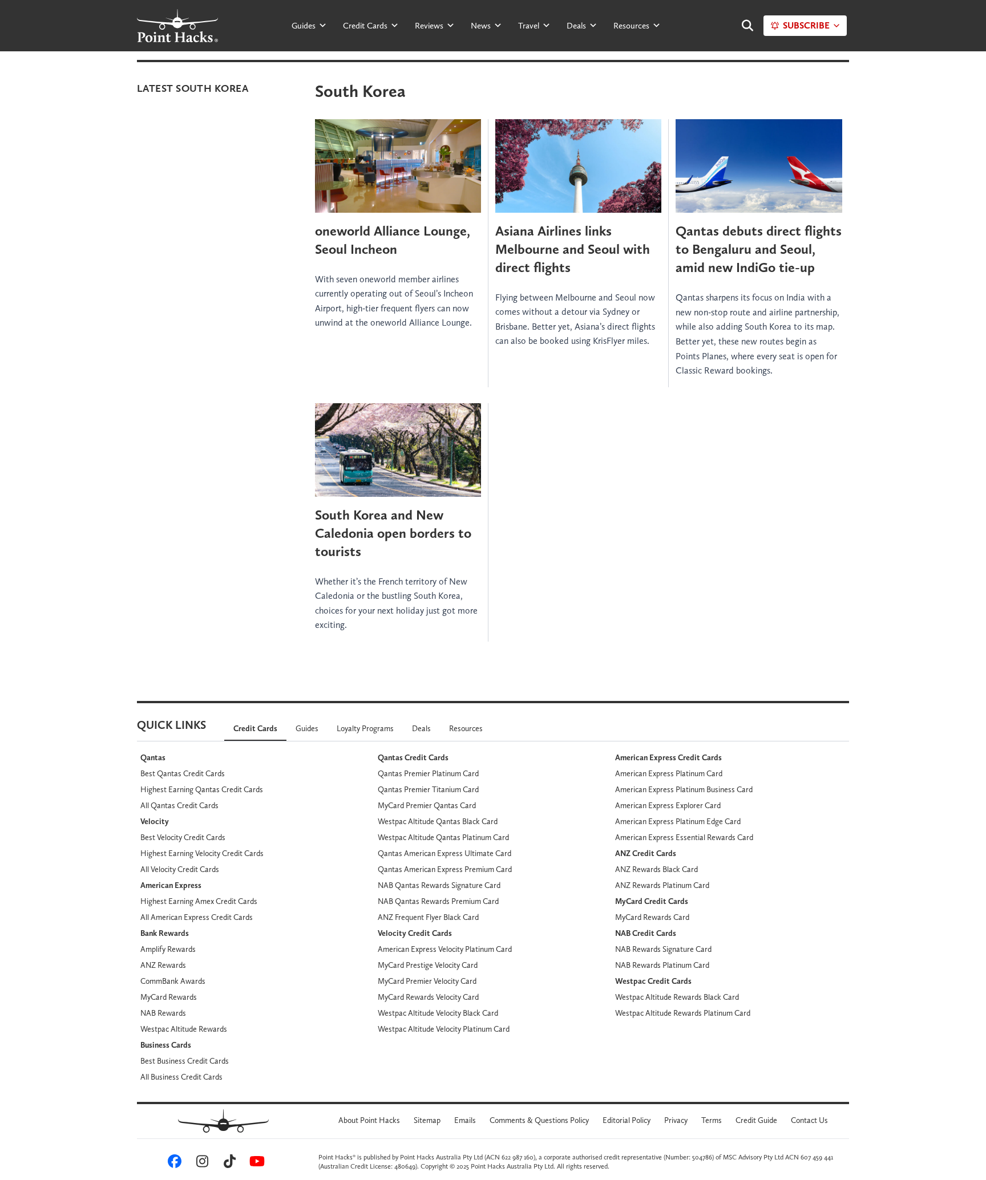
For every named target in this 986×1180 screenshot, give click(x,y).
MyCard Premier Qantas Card (427, 805)
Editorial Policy (626, 1120)
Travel (528, 26)
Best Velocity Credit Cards (182, 837)
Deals (576, 26)
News (481, 26)
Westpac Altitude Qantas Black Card (438, 821)
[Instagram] (200, 1164)
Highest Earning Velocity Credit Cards (202, 853)
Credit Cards (365, 26)
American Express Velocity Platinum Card (445, 949)
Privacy (676, 1120)
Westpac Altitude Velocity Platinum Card (444, 1028)
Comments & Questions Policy (539, 1120)
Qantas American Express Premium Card (445, 869)
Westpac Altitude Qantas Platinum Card (443, 837)
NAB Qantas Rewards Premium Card (438, 901)
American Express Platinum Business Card (684, 789)
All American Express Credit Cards (196, 917)
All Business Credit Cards (181, 1076)
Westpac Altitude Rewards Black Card (677, 996)
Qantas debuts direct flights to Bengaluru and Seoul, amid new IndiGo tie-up (759, 248)
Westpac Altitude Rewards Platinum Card (682, 1012)
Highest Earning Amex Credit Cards (198, 901)
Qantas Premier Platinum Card (428, 773)
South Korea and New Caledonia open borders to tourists (393, 532)
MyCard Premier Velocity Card (427, 981)
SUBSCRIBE (806, 25)
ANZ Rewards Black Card (656, 869)
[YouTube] (255, 1164)
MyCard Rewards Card (652, 917)
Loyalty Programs (365, 728)
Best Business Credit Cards (184, 1060)
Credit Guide (756, 1120)
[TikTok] (228, 1164)
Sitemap (427, 1120)
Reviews (429, 26)
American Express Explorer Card (668, 805)
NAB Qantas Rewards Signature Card (439, 885)
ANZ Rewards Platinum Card (662, 885)
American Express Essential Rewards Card (684, 837)
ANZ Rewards (163, 965)
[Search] (742, 25)
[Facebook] (173, 1164)
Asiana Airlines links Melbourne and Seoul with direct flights (572, 248)
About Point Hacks (369, 1120)
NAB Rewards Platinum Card (662, 965)
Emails (465, 1120)
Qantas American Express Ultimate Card (444, 853)
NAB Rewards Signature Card (663, 949)
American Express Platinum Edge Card (678, 821)
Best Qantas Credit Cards (182, 773)
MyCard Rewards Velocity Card (428, 996)
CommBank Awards (172, 981)
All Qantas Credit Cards (179, 805)
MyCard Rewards (168, 996)
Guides (304, 26)
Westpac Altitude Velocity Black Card (438, 1012)
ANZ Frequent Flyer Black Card (428, 917)
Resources (631, 26)
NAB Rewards (163, 1012)
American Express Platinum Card (668, 773)
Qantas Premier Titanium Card (428, 789)
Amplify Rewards (168, 949)
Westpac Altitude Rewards (183, 1028)
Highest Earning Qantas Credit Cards (201, 789)
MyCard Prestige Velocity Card (428, 965)
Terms (711, 1120)
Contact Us (809, 1120)
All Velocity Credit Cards (179, 869)
